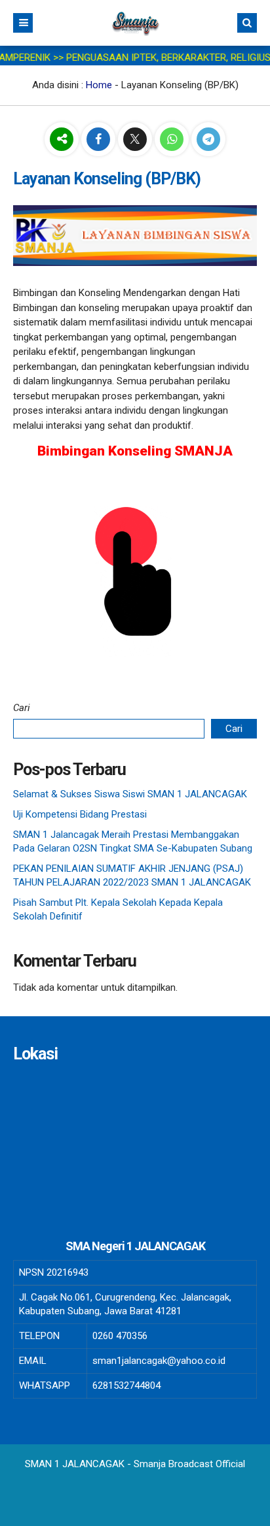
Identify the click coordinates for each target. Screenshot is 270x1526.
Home (99, 85)
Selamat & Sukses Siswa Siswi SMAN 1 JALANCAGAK (130, 794)
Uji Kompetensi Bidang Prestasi (80, 814)
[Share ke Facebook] (99, 140)
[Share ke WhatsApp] (173, 140)
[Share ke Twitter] (136, 140)
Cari (21, 708)
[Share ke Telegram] (208, 140)
